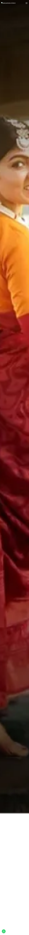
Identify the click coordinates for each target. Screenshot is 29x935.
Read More (6, 877)
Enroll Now (6, 431)
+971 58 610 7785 (11, 901)
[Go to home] (8, 3)
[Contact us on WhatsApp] (4, 931)
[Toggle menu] (26, 3)
